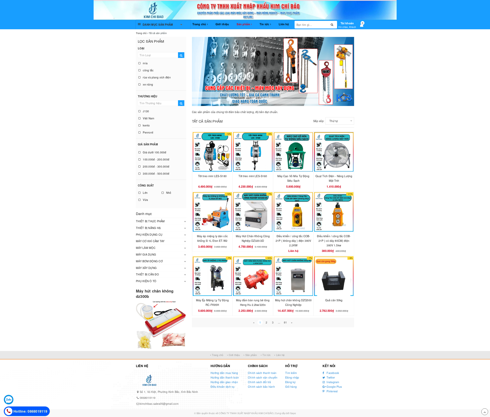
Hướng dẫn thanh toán (225, 377)
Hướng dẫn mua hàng (224, 373)
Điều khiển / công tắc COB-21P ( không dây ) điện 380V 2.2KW (293, 240)
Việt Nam (148, 118)
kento (146, 125)
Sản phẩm (244, 24)
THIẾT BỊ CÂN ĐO (147, 274)
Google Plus (334, 386)
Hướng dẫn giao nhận (224, 382)
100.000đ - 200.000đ (155, 159)
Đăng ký (290, 382)
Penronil (147, 132)
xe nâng (147, 84)
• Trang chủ (216, 355)
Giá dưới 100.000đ (154, 152)
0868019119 (148, 398)
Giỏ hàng (291, 386)
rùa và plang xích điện (156, 77)
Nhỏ (168, 193)
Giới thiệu (222, 24)
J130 (145, 111)
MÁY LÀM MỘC (145, 248)
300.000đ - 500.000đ (155, 173)
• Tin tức (266, 355)
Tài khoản (347, 23)
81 (285, 322)
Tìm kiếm (291, 373)
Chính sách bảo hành (261, 386)
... (279, 322)
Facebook (332, 373)
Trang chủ (199, 24)
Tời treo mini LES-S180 (212, 176)
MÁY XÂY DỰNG (146, 268)
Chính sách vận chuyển (262, 377)
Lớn (145, 193)
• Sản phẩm (250, 355)
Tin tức (265, 24)
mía (145, 63)
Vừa (145, 200)
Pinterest (332, 391)
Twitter (330, 377)
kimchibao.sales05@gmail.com (159, 404)
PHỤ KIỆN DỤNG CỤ (149, 234)
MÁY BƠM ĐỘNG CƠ (149, 261)
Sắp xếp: (318, 121)
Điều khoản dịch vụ (223, 386)
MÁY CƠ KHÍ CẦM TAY (150, 241)
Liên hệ (284, 24)
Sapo (293, 413)
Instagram (332, 382)
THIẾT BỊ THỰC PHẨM (150, 221)
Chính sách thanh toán (262, 373)
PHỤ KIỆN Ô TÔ (146, 281)
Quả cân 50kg (334, 300)
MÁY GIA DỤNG (146, 254)
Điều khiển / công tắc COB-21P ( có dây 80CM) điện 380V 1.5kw (334, 240)
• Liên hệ (279, 355)
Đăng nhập (292, 377)
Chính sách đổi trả (259, 382)
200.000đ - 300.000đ (155, 166)
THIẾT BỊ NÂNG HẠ (148, 228)
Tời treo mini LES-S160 (252, 176)
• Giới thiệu (233, 355)
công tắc (148, 70)
